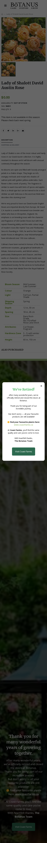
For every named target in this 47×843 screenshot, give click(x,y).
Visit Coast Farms (23, 451)
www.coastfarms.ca (23, 425)
